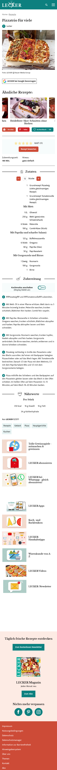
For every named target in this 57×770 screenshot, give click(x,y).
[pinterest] (28, 712)
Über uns (6, 754)
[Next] (52, 108)
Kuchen (6, 432)
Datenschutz (8, 735)
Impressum (7, 726)
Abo (4, 768)
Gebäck (17, 426)
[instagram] (39, 712)
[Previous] (4, 108)
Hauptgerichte (39, 426)
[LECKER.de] (11, 4)
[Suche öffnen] (46, 5)
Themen (5, 759)
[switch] (42, 288)
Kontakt (5, 763)
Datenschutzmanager (12, 740)
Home (4, 14)
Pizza (27, 426)
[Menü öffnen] (53, 4)
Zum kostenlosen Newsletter (28, 647)
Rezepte (12, 14)
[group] (28, 111)
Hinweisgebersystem (11, 749)
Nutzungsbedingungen (12, 731)
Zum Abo (28, 694)
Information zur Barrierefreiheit (16, 745)
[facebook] (18, 712)
